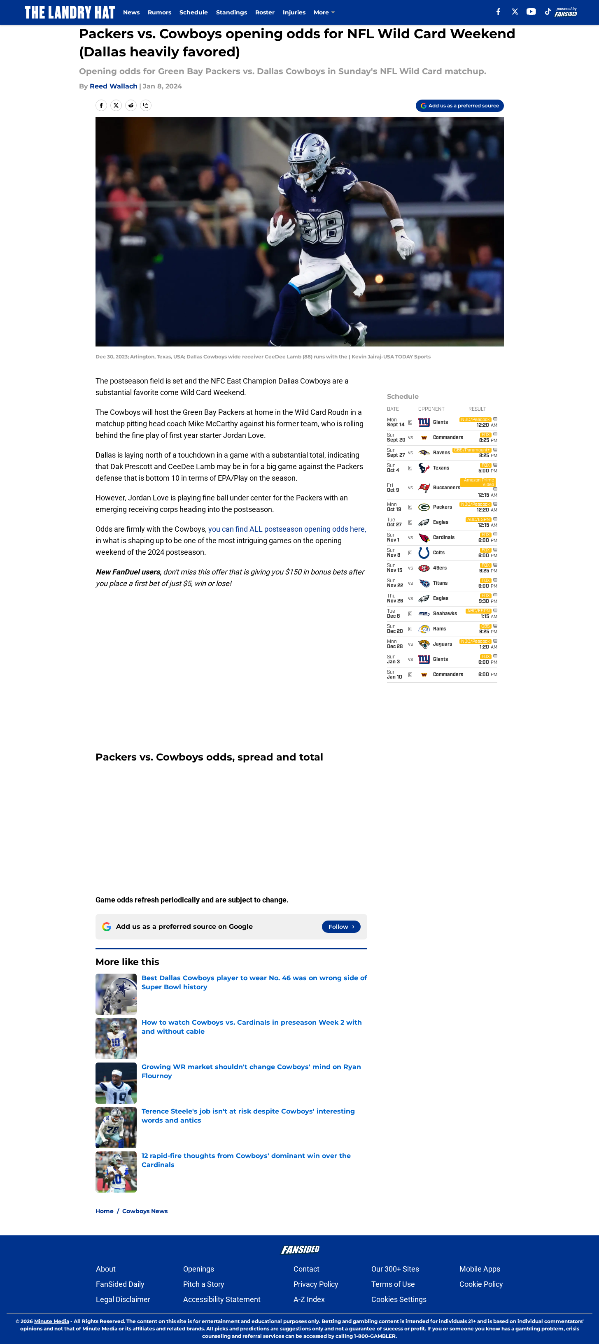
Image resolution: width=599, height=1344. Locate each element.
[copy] (145, 105)
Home (105, 1211)
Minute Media (51, 1321)
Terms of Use (393, 1284)
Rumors (159, 12)
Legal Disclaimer (123, 1299)
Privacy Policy (316, 1284)
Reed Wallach (114, 86)
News (131, 12)
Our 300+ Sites (395, 1269)
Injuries (294, 12)
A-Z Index (309, 1299)
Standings (231, 12)
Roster (265, 12)
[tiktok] (548, 11)
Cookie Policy (481, 1284)
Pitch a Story (203, 1284)
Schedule (193, 12)
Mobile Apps (479, 1269)
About (106, 1269)
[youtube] (531, 11)
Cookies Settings (399, 1299)
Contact (306, 1269)
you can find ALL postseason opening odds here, (287, 529)
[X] (515, 11)
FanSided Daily (120, 1284)
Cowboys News (145, 1211)
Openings (198, 1269)
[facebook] (498, 11)
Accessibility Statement (222, 1299)
